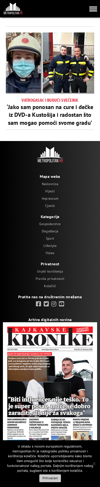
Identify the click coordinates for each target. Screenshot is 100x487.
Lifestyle (50, 246)
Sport (50, 238)
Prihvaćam (50, 478)
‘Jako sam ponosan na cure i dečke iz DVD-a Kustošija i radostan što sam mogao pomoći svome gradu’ (50, 114)
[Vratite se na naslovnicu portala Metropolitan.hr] (13, 8)
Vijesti (50, 191)
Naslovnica (50, 184)
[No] (94, 463)
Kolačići (50, 286)
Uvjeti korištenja (50, 271)
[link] (38, 304)
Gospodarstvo (50, 224)
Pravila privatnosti (50, 278)
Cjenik (50, 206)
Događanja (50, 231)
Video (50, 253)
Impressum (50, 198)
